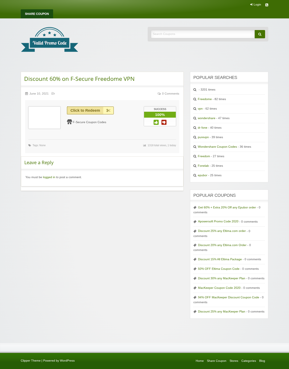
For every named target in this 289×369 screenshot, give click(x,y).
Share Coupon (37, 13)
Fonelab (203, 165)
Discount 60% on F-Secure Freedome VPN (79, 79)
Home (200, 360)
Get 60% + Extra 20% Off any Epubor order (227, 207)
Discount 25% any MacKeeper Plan (221, 311)
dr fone (202, 127)
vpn (200, 108)
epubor (202, 175)
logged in (49, 177)
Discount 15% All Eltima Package (220, 259)
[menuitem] (37, 13)
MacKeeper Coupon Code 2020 (219, 287)
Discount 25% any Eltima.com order (222, 231)
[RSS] (266, 5)
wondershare (206, 118)
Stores (234, 360)
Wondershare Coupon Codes (217, 146)
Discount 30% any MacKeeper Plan (221, 278)
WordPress (67, 360)
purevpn (203, 137)
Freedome (205, 99)
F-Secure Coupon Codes (89, 122)
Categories (248, 360)
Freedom (204, 156)
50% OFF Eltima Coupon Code (218, 268)
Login (257, 4)
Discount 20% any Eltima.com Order (222, 245)
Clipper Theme (31, 360)
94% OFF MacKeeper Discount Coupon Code (228, 297)
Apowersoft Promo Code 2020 (218, 221)
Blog (262, 360)
